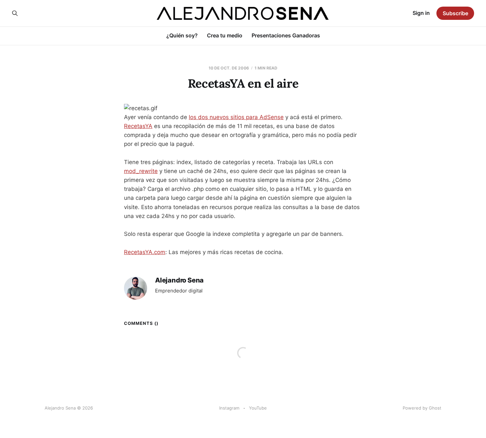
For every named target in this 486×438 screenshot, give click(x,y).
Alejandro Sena (179, 280)
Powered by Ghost (422, 408)
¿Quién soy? (182, 35)
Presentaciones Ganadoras (286, 35)
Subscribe (455, 13)
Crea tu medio (224, 35)
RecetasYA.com (144, 252)
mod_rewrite (141, 171)
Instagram (229, 408)
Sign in (421, 13)
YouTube (258, 408)
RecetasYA (138, 126)
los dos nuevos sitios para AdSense (236, 117)
